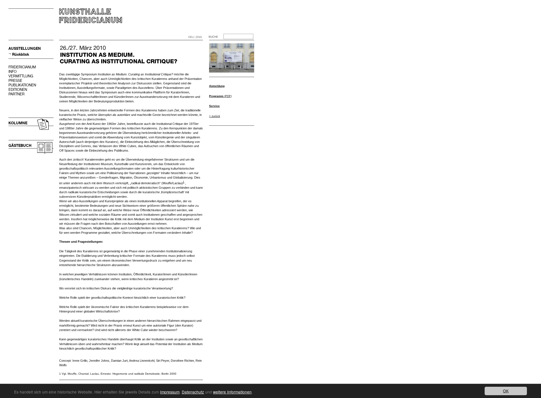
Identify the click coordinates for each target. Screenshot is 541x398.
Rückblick (20, 54)
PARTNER (16, 94)
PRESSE (15, 80)
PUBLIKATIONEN (22, 85)
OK (506, 390)
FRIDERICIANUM (22, 67)
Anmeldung (217, 85)
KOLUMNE (17, 123)
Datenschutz (193, 392)
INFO (12, 71)
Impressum (169, 392)
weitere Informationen (232, 392)
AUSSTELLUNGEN (24, 48)
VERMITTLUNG (20, 76)
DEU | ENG (195, 37)
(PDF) (220, 96)
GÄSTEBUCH (20, 145)
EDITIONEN (17, 89)
